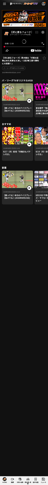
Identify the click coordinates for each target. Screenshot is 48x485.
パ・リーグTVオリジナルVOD (13, 68)
